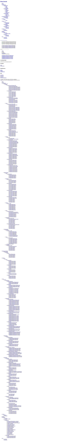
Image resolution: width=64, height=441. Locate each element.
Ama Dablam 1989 (10, 237)
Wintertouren (5, 24)
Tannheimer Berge (9, 407)
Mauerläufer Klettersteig (10, 328)
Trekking (3, 18)
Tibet (6, 6)
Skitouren (7, 336)
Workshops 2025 (8, 33)
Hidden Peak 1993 (9, 147)
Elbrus (8, 253)
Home (1, 65)
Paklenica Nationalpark (10, 293)
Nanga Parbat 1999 (10, 139)
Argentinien (7, 14)
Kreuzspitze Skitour (10, 340)
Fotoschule (7, 420)
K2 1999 (8, 137)
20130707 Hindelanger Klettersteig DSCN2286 (8, 47)
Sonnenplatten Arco (10, 287)
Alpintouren (7, 28)
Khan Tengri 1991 (9, 190)
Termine (5, 29)
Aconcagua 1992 (9, 230)
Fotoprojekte (7, 435)
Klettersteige (7, 23)
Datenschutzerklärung (3, 77)
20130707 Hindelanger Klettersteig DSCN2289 (8, 46)
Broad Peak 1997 (9, 159)
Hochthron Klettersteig (10, 310)
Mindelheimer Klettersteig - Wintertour (12, 354)
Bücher (3, 31)
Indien (6, 9)
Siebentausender (6, 8)
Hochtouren (5, 26)
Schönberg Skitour (9, 343)
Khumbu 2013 (9, 260)
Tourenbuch (5, 38)
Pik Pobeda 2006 (9, 196)
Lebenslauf (5, 37)
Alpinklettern (7, 22)
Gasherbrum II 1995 (10, 164)
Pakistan (7, 136)
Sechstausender (6, 13)
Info (2, 36)
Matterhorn (8, 366)
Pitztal (8, 402)
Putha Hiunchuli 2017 (10, 211)
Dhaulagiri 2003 (9, 123)
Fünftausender (6, 17)
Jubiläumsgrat (9, 321)
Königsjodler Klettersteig (10, 325)
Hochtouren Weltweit (5, 16)
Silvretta (8, 399)
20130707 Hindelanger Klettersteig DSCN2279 (8, 45)
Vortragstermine (2, 71)
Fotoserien (5, 34)
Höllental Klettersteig (10, 313)
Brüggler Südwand (10, 281)
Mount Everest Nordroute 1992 (11, 85)
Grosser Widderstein (10, 397)
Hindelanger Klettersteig (10, 305)
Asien (4, 19)
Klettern (5, 279)
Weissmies (8, 382)
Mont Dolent (9, 390)
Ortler (8, 386)
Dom (8, 393)
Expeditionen (4, 4)
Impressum (1, 76)
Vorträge (3, 414)
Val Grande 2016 (9, 410)
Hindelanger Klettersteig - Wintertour (12, 351)
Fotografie (3, 417)
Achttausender (6, 5)
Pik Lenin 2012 (9, 179)
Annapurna (8, 272)
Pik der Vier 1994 (9, 245)
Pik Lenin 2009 (9, 183)
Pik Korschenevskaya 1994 (11, 223)
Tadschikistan (7, 12)
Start (2, 3)
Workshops (5, 32)
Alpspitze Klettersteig (10, 299)
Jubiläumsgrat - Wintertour (11, 347)
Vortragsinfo (5, 30)
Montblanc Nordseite (10, 362)
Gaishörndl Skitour (10, 337)
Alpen (3, 21)
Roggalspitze (9, 284)
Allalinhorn (8, 379)
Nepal (6, 7)
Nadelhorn (8, 376)
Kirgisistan (7, 10)
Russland (7, 252)
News (3, 82)
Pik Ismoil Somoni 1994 (10, 218)
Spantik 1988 (9, 203)
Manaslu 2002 (9, 129)
